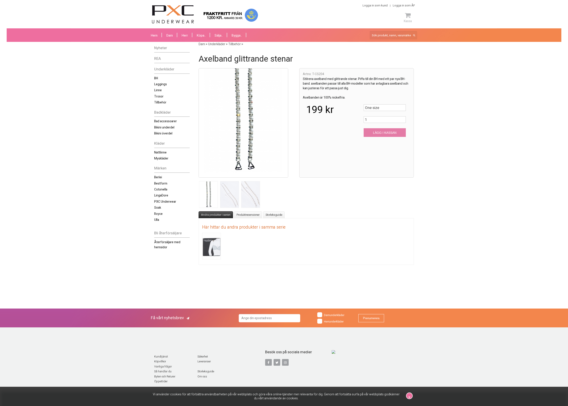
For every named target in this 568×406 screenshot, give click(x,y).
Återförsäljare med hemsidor (167, 244)
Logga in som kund (375, 5)
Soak (157, 207)
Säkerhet (202, 357)
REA (157, 58)
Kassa (408, 21)
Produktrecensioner (248, 215)
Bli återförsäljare (168, 233)
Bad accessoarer (165, 121)
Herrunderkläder (334, 322)
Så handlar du (163, 371)
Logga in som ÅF (404, 5)
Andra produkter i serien (216, 215)
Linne (158, 90)
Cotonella (160, 189)
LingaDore (161, 195)
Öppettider (161, 381)
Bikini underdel (164, 127)
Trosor (159, 96)
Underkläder (164, 69)
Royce (158, 214)
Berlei (158, 177)
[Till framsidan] (173, 14)
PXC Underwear (165, 201)
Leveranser (204, 361)
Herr (185, 35)
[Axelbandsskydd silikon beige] (211, 246)
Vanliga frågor (163, 367)
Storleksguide (274, 215)
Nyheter (160, 48)
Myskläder (161, 158)
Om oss (202, 377)
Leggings (160, 84)
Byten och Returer (164, 377)
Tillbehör (160, 102)
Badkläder (162, 112)
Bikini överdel (163, 133)
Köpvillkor (160, 361)
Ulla (156, 220)
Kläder (159, 143)
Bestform (160, 183)
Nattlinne (160, 152)
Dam (169, 35)
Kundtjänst (161, 357)
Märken (160, 168)
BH (156, 78)
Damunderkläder (334, 315)
